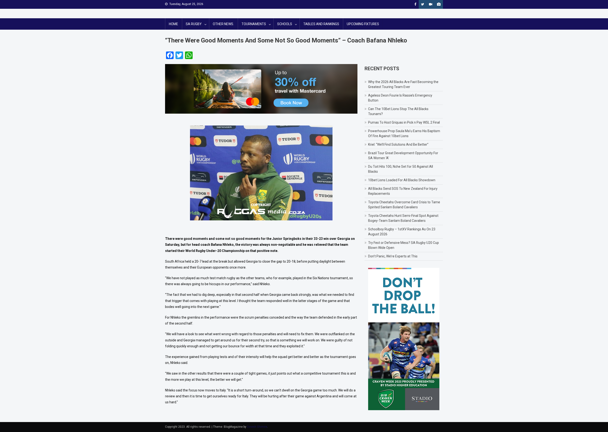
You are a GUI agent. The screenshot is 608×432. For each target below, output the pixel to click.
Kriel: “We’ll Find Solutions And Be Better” (398, 144)
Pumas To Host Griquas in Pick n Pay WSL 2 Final (404, 122)
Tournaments (254, 24)
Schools (284, 24)
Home (173, 24)
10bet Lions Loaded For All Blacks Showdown (401, 180)
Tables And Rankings (321, 24)
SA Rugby (194, 24)
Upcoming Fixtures (363, 24)
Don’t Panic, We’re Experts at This (393, 256)
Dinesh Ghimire (257, 426)
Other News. (223, 24)
